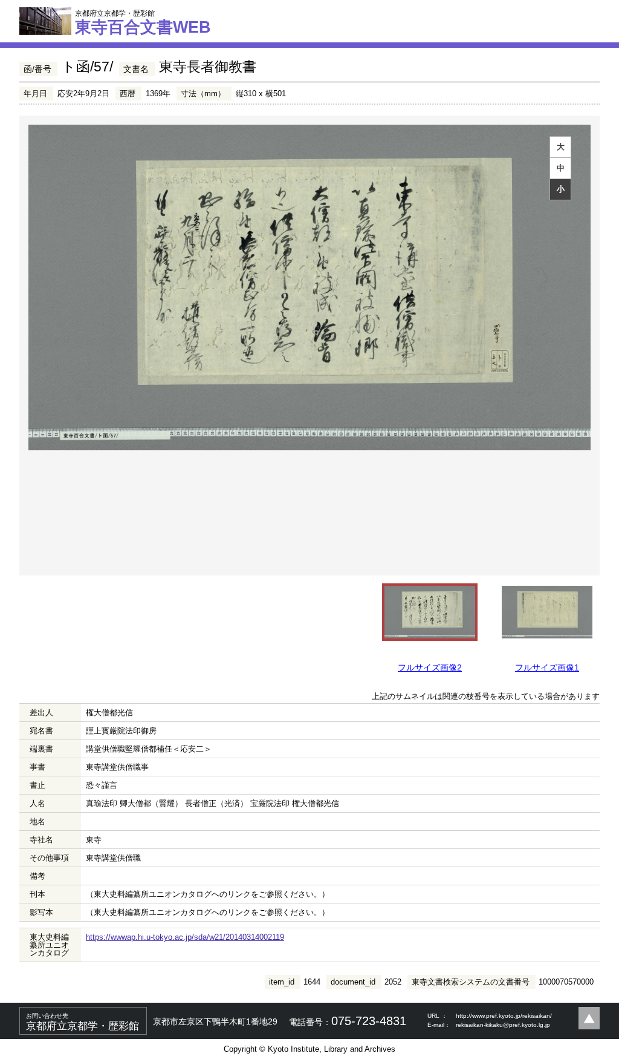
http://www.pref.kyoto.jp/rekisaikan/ (504, 1015)
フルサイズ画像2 (430, 667)
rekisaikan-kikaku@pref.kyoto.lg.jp (503, 1024)
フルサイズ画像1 (547, 667)
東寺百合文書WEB (143, 22)
